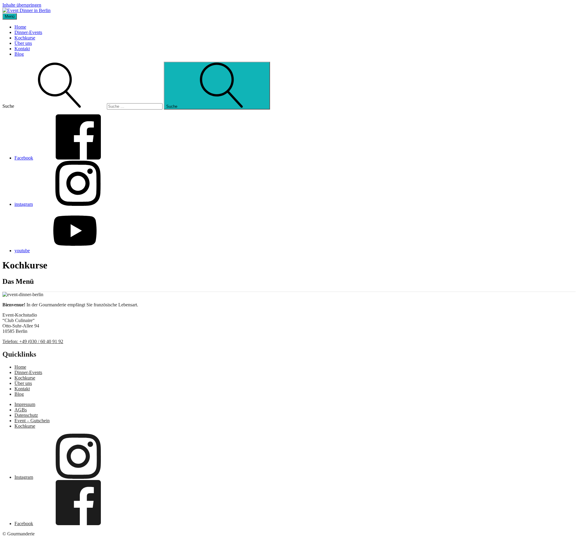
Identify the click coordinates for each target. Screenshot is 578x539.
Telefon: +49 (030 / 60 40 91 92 (32, 341)
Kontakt (22, 48)
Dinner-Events (28, 32)
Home (20, 26)
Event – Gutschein (32, 420)
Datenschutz (26, 415)
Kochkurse (24, 37)
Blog (19, 54)
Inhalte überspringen (21, 5)
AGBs (20, 409)
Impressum (24, 404)
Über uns (23, 43)
